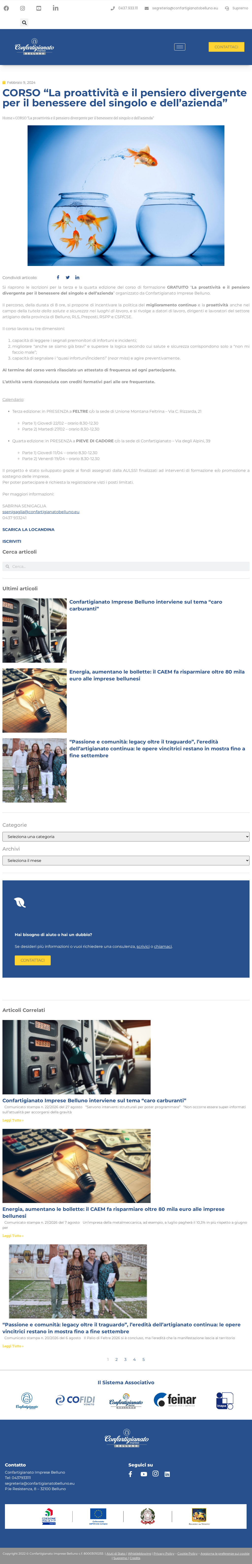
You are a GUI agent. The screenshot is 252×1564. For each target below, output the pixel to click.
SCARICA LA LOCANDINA (28, 529)
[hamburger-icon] (179, 46)
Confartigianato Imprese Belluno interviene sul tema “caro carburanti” (94, 1100)
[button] (24, 22)
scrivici (143, 946)
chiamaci (163, 946)
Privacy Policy (164, 1553)
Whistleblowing (139, 1553)
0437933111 (21, 1477)
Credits (135, 1558)
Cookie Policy (187, 1553)
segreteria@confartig (24, 1483)
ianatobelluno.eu (59, 1483)
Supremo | (121, 1558)
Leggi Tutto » (13, 1120)
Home (7, 117)
